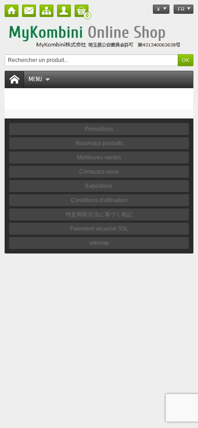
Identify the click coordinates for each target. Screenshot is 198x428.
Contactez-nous (99, 172)
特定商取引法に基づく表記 (99, 214)
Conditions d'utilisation (99, 200)
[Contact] (29, 11)
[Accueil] (11, 11)
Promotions (99, 129)
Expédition (99, 186)
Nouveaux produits (99, 143)
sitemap (99, 243)
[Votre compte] (64, 11)
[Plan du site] (46, 11)
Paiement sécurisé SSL (99, 228)
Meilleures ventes (99, 157)
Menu (35, 79)
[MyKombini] (99, 35)
